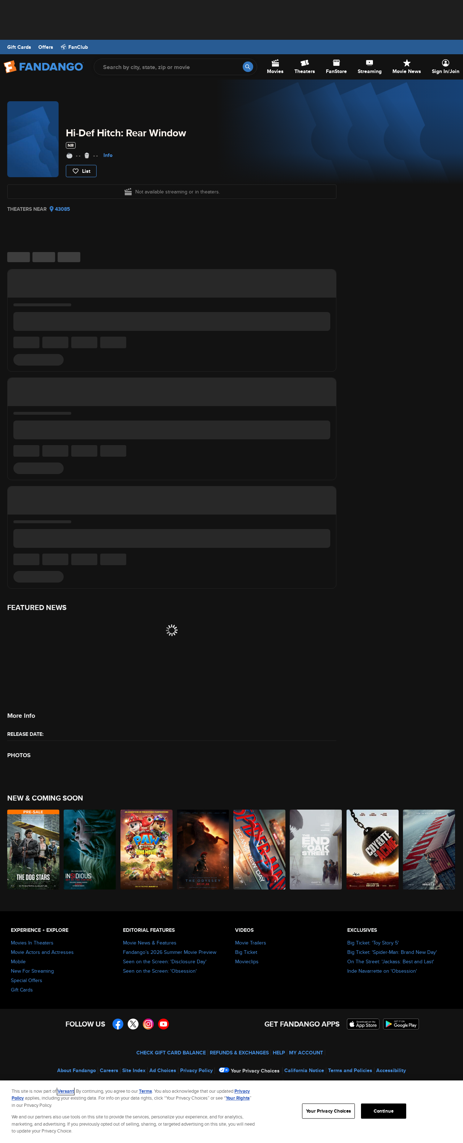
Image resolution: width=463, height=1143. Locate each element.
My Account (306, 1052)
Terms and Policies (350, 1070)
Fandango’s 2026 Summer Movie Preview (169, 952)
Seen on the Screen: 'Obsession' (160, 970)
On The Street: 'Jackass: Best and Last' (390, 961)
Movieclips (247, 961)
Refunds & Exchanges (239, 1052)
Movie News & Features (150, 942)
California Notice (304, 1070)
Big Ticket (246, 952)
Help (279, 1052)
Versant (66, 1091)
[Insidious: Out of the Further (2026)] (90, 850)
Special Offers (26, 980)
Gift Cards (19, 47)
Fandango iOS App (363, 1024)
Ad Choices (162, 1070)
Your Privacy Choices (255, 1070)
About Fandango (76, 1070)
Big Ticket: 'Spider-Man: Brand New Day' (392, 952)
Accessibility (391, 1070)
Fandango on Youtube (163, 1024)
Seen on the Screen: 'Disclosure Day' (165, 961)
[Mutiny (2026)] (429, 850)
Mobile (18, 961)
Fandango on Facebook (117, 1024)
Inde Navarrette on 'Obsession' (382, 970)
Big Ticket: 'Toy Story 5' (373, 942)
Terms (145, 1091)
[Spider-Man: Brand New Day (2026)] (259, 850)
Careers (109, 1070)
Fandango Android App (401, 1024)
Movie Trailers (250, 942)
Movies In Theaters (32, 942)
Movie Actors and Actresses (42, 952)
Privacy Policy (196, 1070)
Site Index (133, 1070)
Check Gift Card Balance (171, 1052)
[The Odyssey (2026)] (203, 850)
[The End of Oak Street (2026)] (316, 850)
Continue (384, 1111)
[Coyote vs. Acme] (373, 850)
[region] (231, 1111)
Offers (45, 47)
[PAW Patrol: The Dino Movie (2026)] (146, 850)
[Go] (248, 66)
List (86, 171)
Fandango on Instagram (148, 1024)
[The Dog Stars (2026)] (33, 850)
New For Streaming (32, 970)
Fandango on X (133, 1024)
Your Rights (238, 1098)
